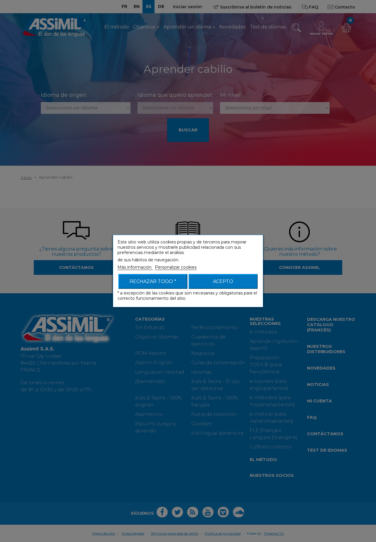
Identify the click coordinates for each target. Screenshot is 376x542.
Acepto (223, 281)
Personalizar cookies (176, 267)
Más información (135, 267)
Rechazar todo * (153, 281)
